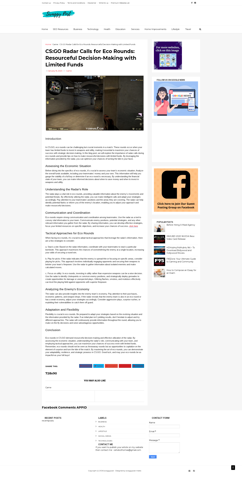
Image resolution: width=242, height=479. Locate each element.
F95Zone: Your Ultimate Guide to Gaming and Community (181, 260)
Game (55, 44)
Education (120, 29)
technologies (105, 441)
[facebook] (191, 3)
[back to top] (233, 467)
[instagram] (195, 3)
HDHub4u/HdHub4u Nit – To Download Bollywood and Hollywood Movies (181, 250)
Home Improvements (155, 29)
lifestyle (102, 431)
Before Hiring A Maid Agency (181, 225)
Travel (188, 29)
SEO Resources (60, 29)
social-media (104, 436)
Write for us (103, 3)
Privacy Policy (59, 3)
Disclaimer (92, 3)
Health (107, 29)
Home (45, 29)
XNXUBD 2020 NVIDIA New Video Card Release (180, 237)
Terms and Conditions (76, 3)
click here (133, 226)
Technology (93, 29)
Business (77, 29)
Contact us (46, 3)
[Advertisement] (176, 142)
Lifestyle (175, 29)
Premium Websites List (120, 3)
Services (135, 29)
